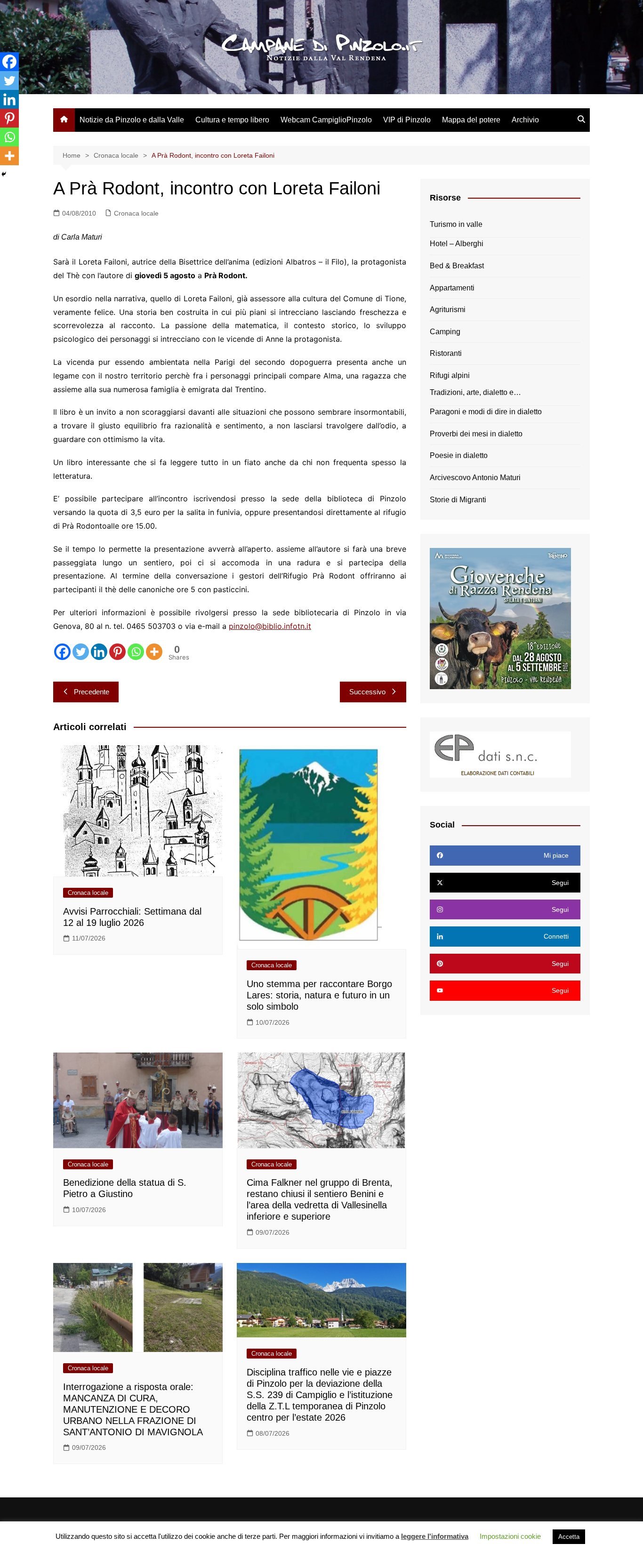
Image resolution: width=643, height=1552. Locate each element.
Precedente (91, 692)
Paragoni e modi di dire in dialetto (486, 412)
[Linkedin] (99, 651)
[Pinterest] (117, 651)
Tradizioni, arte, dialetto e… (475, 392)
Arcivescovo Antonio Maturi (475, 478)
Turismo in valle (456, 224)
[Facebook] (62, 651)
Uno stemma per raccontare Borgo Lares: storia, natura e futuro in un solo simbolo (319, 995)
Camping (445, 332)
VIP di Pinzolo (407, 120)
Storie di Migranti (458, 500)
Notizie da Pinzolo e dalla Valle (132, 120)
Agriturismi (448, 310)
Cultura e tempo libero (232, 120)
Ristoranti (446, 353)
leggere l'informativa (434, 1536)
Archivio (525, 120)
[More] (154, 651)
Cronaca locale (136, 213)
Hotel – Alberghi (456, 244)
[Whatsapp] (136, 651)
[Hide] (4, 174)
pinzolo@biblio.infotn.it (270, 626)
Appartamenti (452, 288)
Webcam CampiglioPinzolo (326, 120)
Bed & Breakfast (457, 266)
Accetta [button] (568, 1536)
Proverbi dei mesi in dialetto (476, 434)
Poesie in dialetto (459, 455)
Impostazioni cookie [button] (510, 1536)
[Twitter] (80, 651)
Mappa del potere (471, 120)
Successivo (367, 692)
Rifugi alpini (450, 375)
